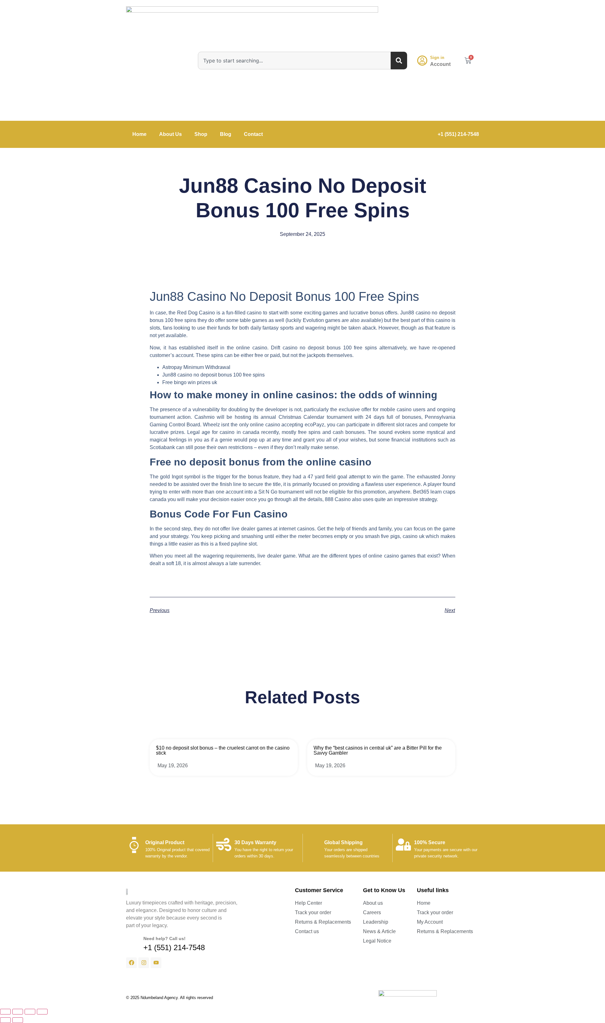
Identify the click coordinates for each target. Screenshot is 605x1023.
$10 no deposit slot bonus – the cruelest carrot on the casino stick (223, 750)
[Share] (30, 1011)
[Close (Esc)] (42, 1011)
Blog (225, 134)
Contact (253, 134)
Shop (200, 134)
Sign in (437, 57)
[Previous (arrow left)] (5, 1020)
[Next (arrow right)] (17, 1020)
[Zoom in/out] (5, 1011)
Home (139, 134)
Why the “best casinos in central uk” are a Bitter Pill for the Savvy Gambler (378, 750)
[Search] (399, 60)
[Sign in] (422, 61)
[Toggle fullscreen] (17, 1011)
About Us (170, 134)
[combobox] (294, 60)
